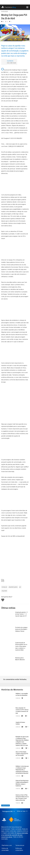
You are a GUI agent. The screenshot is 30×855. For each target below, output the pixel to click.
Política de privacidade (5, 849)
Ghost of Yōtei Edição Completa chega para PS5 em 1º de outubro (22, 753)
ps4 (20, 587)
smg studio (4, 590)
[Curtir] (22, 698)
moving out (4, 587)
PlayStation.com (7, 845)
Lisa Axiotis (10, 61)
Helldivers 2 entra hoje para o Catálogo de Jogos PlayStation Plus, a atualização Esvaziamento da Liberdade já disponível (22, 769)
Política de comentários (19, 849)
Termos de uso (19, 845)
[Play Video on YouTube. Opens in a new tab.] (25, 39)
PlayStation (10, 7)
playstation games (13, 587)
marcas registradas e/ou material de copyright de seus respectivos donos (14, 835)
